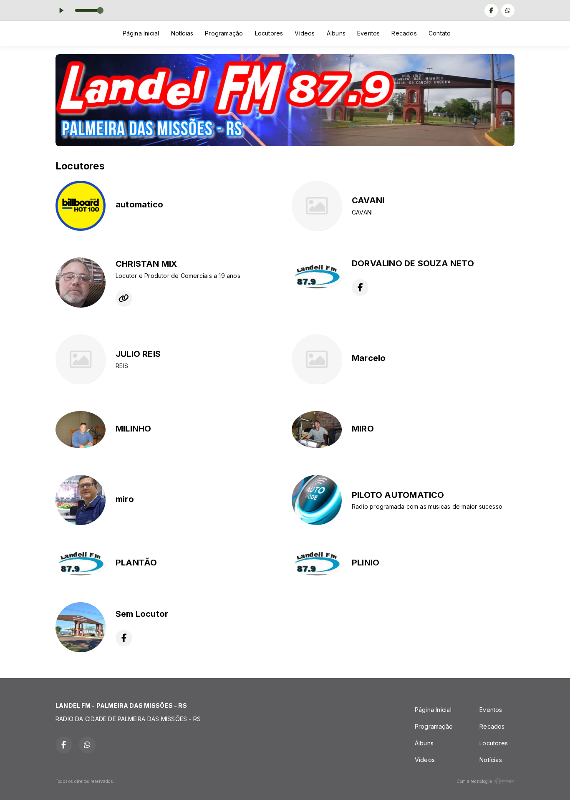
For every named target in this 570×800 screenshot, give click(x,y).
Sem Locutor (142, 614)
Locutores (269, 33)
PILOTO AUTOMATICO (398, 495)
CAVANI (368, 200)
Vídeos (305, 33)
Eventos (368, 33)
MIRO (363, 429)
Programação (224, 33)
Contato (440, 33)
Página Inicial (141, 33)
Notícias (182, 33)
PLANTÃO (136, 563)
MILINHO (133, 429)
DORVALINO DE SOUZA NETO (413, 263)
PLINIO (365, 563)
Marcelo (369, 358)
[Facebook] (491, 10)
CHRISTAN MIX (146, 264)
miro (125, 499)
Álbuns (336, 33)
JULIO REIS (138, 354)
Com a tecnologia (474, 781)
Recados (403, 33)
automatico (139, 204)
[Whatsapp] (508, 10)
